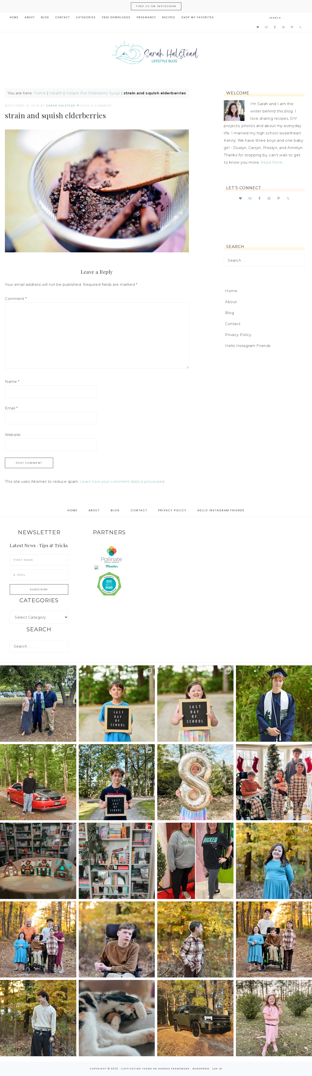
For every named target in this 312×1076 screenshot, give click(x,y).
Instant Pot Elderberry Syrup (93, 93)
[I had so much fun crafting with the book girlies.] (38, 861)
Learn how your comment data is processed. (123, 481)
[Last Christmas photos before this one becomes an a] (38, 1018)
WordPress (201, 1068)
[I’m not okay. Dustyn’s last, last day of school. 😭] (117, 782)
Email (11, 408)
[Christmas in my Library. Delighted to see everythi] (117, 861)
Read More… (273, 162)
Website (13, 434)
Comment (16, 298)
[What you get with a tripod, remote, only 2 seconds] (38, 939)
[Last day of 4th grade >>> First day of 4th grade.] (117, 703)
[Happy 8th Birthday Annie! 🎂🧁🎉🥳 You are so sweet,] (195, 782)
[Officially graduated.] (38, 703)
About (231, 301)
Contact (233, 323)
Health (55, 93)
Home (40, 93)
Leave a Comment (96, 106)
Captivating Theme (136, 1068)
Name (12, 381)
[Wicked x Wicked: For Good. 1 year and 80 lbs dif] (195, 861)
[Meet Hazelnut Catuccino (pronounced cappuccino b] (117, 1018)
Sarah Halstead (156, 54)
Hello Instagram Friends (248, 345)
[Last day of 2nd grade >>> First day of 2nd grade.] (195, 703)
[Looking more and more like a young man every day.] (117, 939)
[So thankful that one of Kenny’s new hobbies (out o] (195, 1018)
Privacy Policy (238, 334)
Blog (229, 312)
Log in (217, 1068)
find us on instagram (156, 6)
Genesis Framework (174, 1068)
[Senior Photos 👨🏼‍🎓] (38, 782)
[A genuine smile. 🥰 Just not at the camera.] (195, 939)
